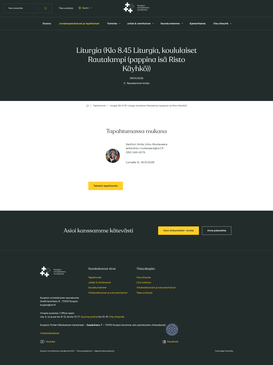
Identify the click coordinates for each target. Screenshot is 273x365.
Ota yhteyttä (220, 23)
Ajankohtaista (198, 23)
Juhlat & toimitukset (139, 23)
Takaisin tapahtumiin (106, 185)
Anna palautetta (216, 230)
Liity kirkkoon (143, 282)
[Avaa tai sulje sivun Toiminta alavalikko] (119, 23)
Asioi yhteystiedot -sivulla (178, 230)
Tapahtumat (94, 277)
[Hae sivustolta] (45, 8)
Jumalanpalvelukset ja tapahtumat (79, 23)
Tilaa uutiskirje (66, 8)
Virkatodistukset (49, 333)
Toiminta (112, 23)
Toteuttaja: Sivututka (224, 351)
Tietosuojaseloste (84, 351)
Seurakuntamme (170, 23)
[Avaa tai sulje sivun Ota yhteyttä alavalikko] (230, 23)
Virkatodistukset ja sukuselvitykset (107, 292)
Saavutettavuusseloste (104, 351)
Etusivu (47, 23)
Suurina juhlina (89, 316)
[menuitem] (47, 23)
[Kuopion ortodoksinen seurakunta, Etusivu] (136, 8)
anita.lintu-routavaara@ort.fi (144, 148)
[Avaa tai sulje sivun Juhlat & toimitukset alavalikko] (153, 23)
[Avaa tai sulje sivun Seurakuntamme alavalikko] (182, 23)
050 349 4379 (135, 152)
